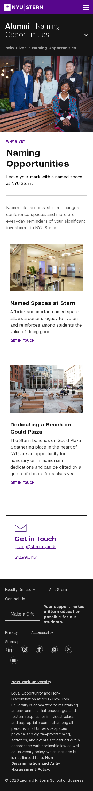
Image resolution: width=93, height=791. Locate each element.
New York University (31, 682)
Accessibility (42, 632)
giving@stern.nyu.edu (35, 546)
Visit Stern (58, 589)
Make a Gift (22, 614)
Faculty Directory (20, 589)
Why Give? (16, 48)
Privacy (11, 632)
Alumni (18, 26)
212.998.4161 (26, 557)
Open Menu (87, 34)
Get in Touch (22, 341)
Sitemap (12, 641)
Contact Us (15, 598)
